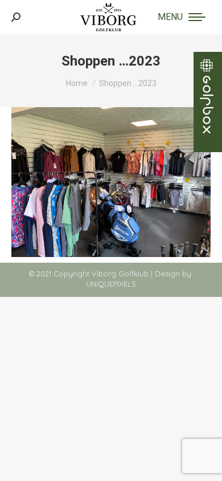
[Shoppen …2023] (111, 182)
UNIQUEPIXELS (111, 283)
